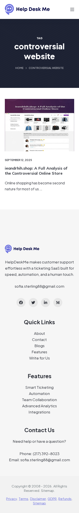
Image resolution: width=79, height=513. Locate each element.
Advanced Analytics (39, 405)
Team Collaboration (39, 399)
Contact (39, 339)
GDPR (52, 498)
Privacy (11, 498)
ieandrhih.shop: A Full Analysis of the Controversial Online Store (36, 171)
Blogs (39, 345)
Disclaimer (38, 498)
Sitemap (47, 490)
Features (39, 351)
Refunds (65, 498)
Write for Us (39, 358)
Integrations (39, 411)
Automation (39, 393)
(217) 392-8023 (46, 453)
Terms (23, 498)
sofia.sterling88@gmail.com (39, 286)
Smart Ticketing (39, 387)
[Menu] (72, 9)
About (39, 333)
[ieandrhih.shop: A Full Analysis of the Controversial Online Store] (39, 125)
